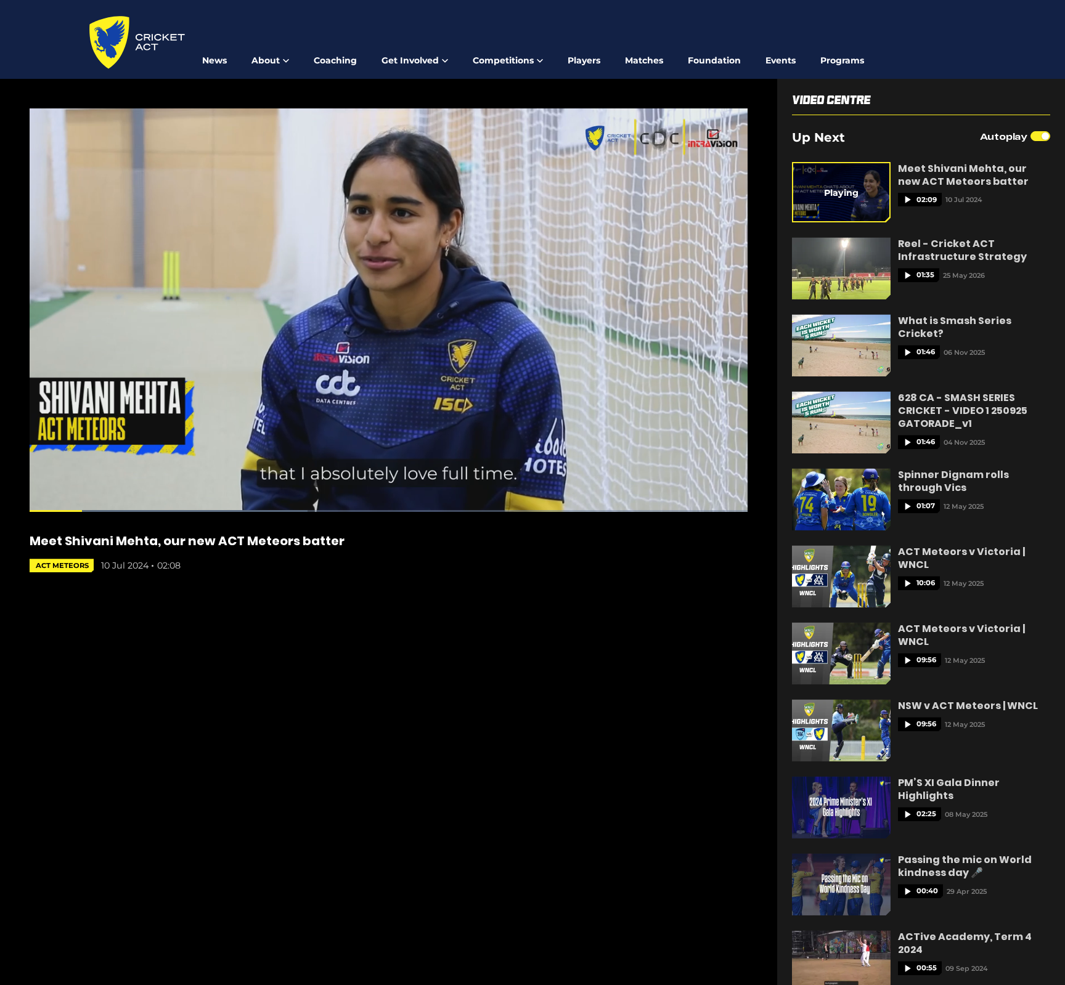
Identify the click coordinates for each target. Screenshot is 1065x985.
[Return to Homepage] (137, 42)
